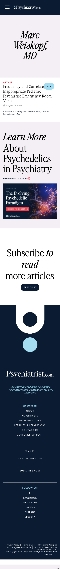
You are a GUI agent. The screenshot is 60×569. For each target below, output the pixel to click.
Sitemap (48, 554)
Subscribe (30, 287)
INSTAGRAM (30, 502)
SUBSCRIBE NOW (30, 470)
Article (7, 82)
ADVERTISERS (30, 415)
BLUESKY (30, 516)
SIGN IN (30, 450)
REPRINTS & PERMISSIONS (30, 425)
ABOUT (30, 411)
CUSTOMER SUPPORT (30, 434)
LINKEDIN (30, 507)
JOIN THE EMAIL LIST (30, 458)
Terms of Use (29, 545)
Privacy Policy (13, 545)
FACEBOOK (30, 497)
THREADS (30, 512)
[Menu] (7, 8)
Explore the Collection (15, 178)
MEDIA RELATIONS (30, 420)
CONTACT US (30, 430)
